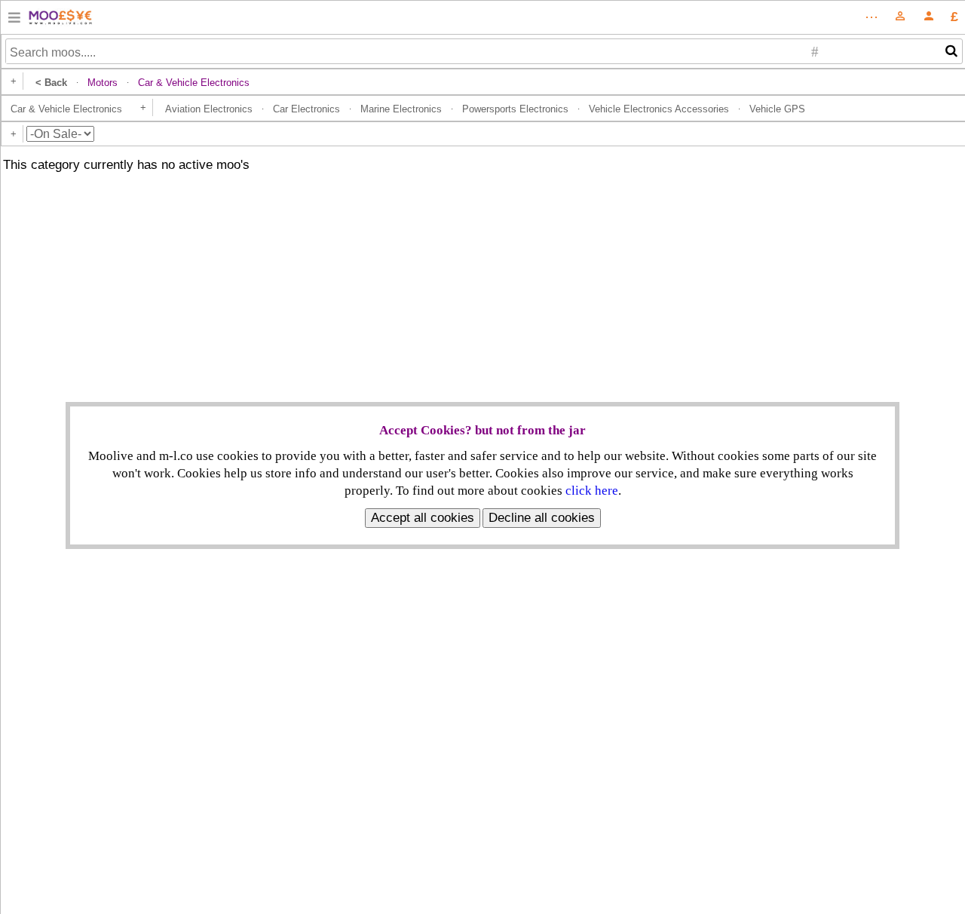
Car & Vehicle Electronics (66, 109)
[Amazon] (14, 20)
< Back (51, 82)
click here (591, 490)
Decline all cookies (542, 518)
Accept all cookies (422, 518)
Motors (102, 82)
